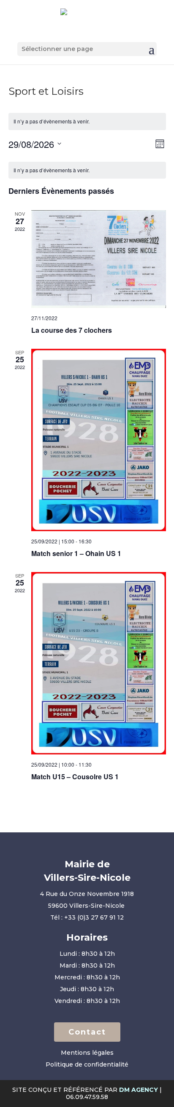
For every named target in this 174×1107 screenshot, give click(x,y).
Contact (87, 1032)
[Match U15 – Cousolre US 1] (98, 663)
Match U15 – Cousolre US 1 (75, 776)
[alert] (87, 121)
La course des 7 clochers (71, 330)
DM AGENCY (138, 1090)
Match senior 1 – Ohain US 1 (76, 553)
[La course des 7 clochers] (98, 259)
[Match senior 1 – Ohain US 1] (98, 440)
